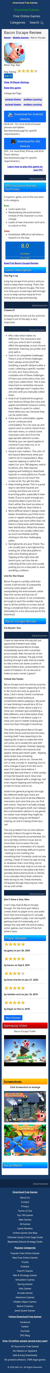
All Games (25, 1224)
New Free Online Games (25, 1257)
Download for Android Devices (28, 116)
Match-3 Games (25, 1306)
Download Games (26, 10)
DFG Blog (25, 1335)
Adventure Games (25, 1297)
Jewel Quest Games (25, 1310)
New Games (25, 1219)
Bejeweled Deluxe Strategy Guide (25, 1241)
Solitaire (25, 1266)
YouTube (25, 1330)
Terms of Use (25, 1210)
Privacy (25, 1206)
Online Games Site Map (25, 1232)
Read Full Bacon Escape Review (21, 263)
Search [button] (35, 22)
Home (7, 37)
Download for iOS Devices (28, 143)
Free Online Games (26, 16)
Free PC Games (25, 1270)
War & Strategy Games (25, 1275)
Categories (17, 22)
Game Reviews (25, 1228)
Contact (25, 1202)
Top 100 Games (25, 1215)
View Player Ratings (16, 82)
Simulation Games (25, 1279)
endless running (33, 99)
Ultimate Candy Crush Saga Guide (25, 1237)
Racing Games (25, 1284)
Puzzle (25, 1262)
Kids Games (25, 1288)
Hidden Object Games (25, 1301)
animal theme (13, 99)
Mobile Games (21, 37)
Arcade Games (25, 1292)
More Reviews (13, 1017)
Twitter (25, 1326)
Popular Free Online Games (25, 1253)
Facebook (25, 1322)
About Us (25, 1197)
